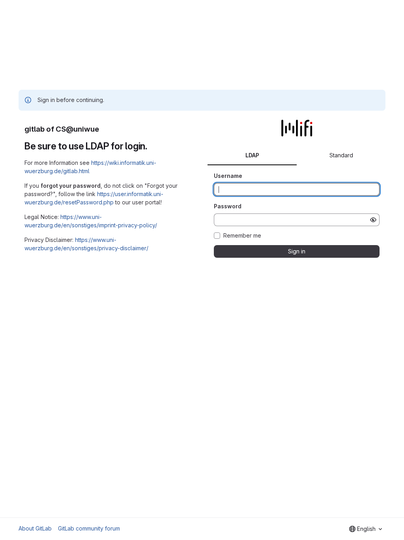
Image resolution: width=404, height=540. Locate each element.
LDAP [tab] (252, 155)
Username (228, 175)
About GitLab (35, 528)
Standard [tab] (341, 155)
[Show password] (373, 219)
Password (227, 206)
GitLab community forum (89, 528)
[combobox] (365, 529)
